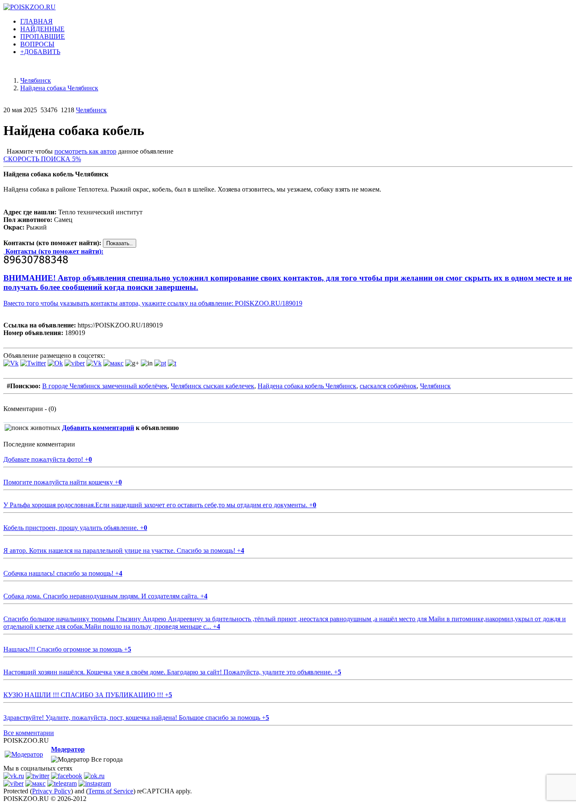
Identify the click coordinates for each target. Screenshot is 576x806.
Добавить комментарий (98, 427)
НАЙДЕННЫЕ (42, 28)
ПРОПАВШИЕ (42, 36)
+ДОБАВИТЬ (40, 51)
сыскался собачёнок (388, 385)
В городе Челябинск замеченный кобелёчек (104, 385)
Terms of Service (110, 791)
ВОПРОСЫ (37, 44)
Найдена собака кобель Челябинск (307, 385)
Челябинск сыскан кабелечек (212, 385)
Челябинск (91, 110)
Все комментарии (28, 732)
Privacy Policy (51, 791)
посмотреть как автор (85, 151)
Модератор (68, 749)
